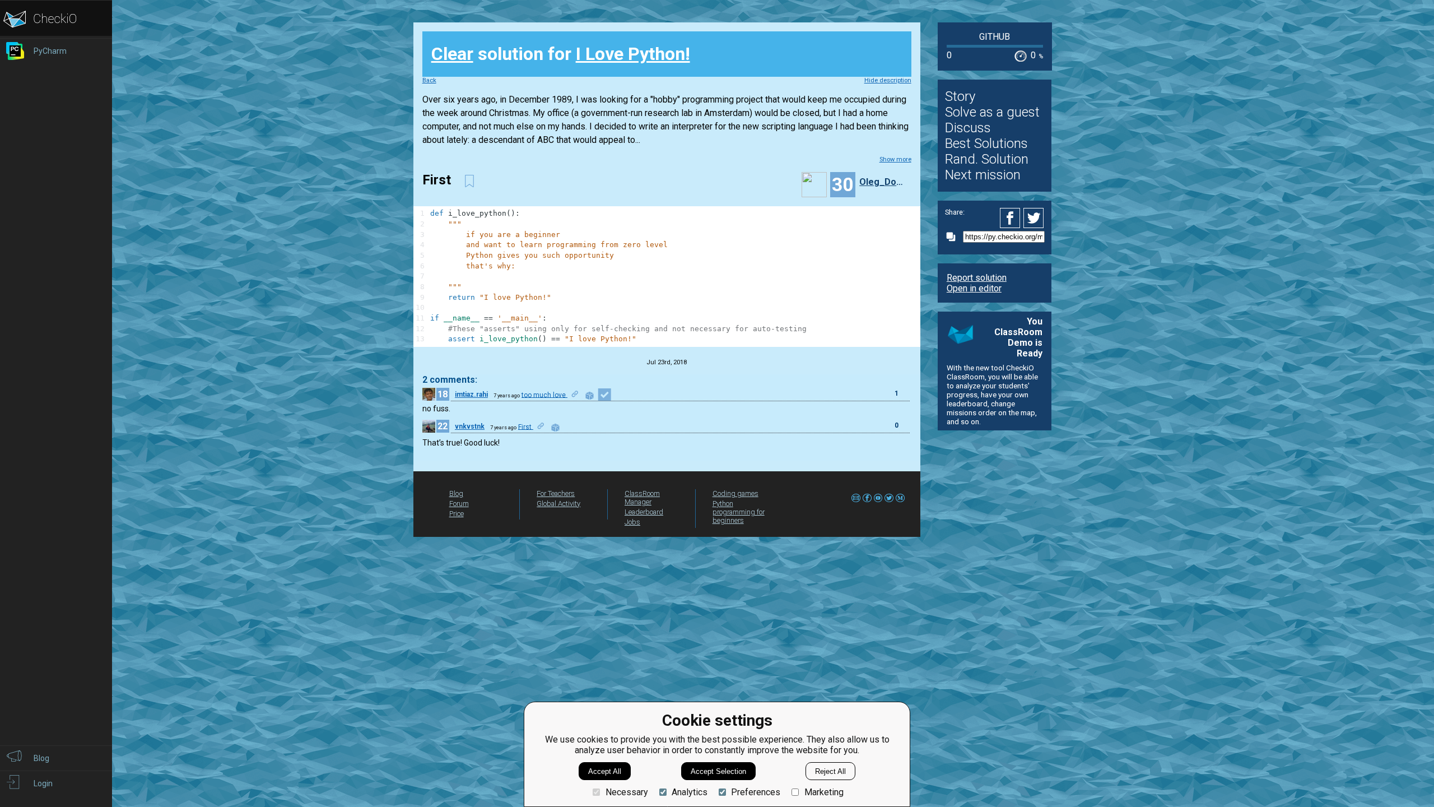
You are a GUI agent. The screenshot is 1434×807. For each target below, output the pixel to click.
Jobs (632, 522)
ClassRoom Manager (642, 497)
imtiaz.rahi (471, 394)
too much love (544, 394)
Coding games (735, 493)
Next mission (983, 175)
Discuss (968, 128)
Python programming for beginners (739, 512)
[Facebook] (1011, 218)
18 (442, 394)
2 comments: (449, 379)
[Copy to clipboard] (954, 237)
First (525, 426)
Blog (456, 493)
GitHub (994, 36)
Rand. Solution (986, 159)
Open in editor (974, 288)
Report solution (977, 277)
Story (960, 96)
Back (429, 80)
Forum (459, 503)
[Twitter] (1034, 218)
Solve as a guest (992, 112)
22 (442, 426)
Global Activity (558, 503)
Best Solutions (986, 143)
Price (456, 513)
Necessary (627, 792)
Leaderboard (644, 512)
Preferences (755, 792)
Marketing (823, 792)
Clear (452, 53)
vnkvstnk (470, 426)
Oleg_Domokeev (884, 182)
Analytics (689, 792)
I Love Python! (633, 53)
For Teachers (556, 493)
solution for (560, 53)
